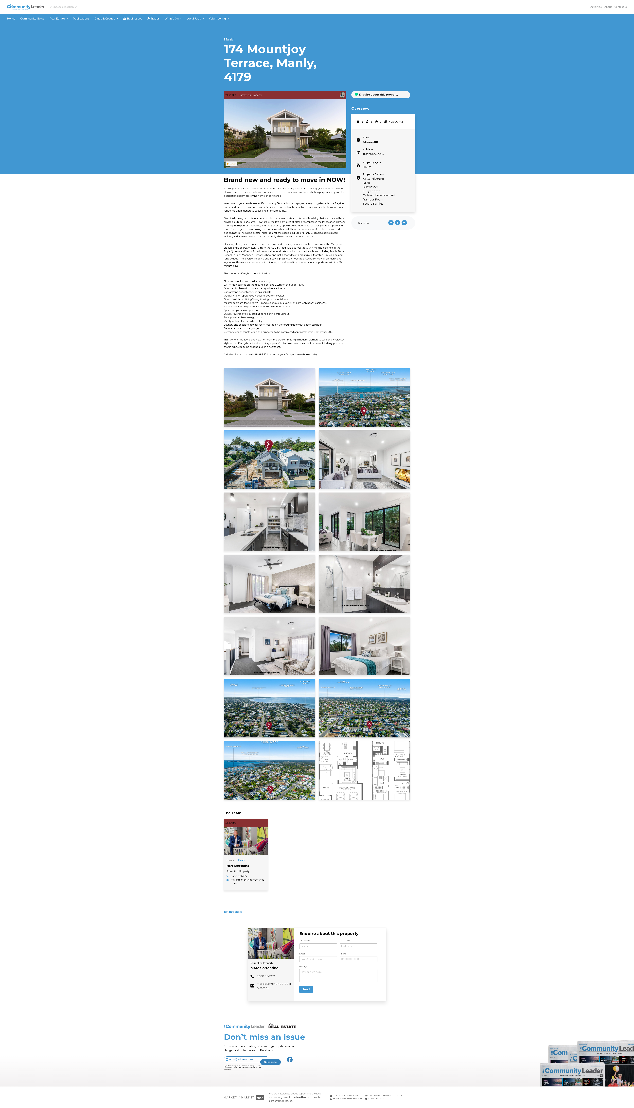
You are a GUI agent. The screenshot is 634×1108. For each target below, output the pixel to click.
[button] (63, 7)
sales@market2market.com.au (348, 1098)
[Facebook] (398, 223)
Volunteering (217, 18)
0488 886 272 (266, 976)
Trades (155, 18)
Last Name (345, 940)
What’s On (172, 18)
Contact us (621, 6)
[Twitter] (405, 223)
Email (302, 953)
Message (303, 966)
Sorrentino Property (261, 963)
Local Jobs (194, 18)
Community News (32, 18)
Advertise (596, 6)
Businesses (134, 18)
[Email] (390, 223)
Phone (343, 953)
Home (11, 18)
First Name (304, 940)
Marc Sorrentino (264, 968)
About (608, 6)
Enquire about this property (378, 94)
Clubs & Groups (104, 18)
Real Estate (57, 18)
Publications (81, 18)
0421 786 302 (355, 1095)
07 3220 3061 (339, 1095)
